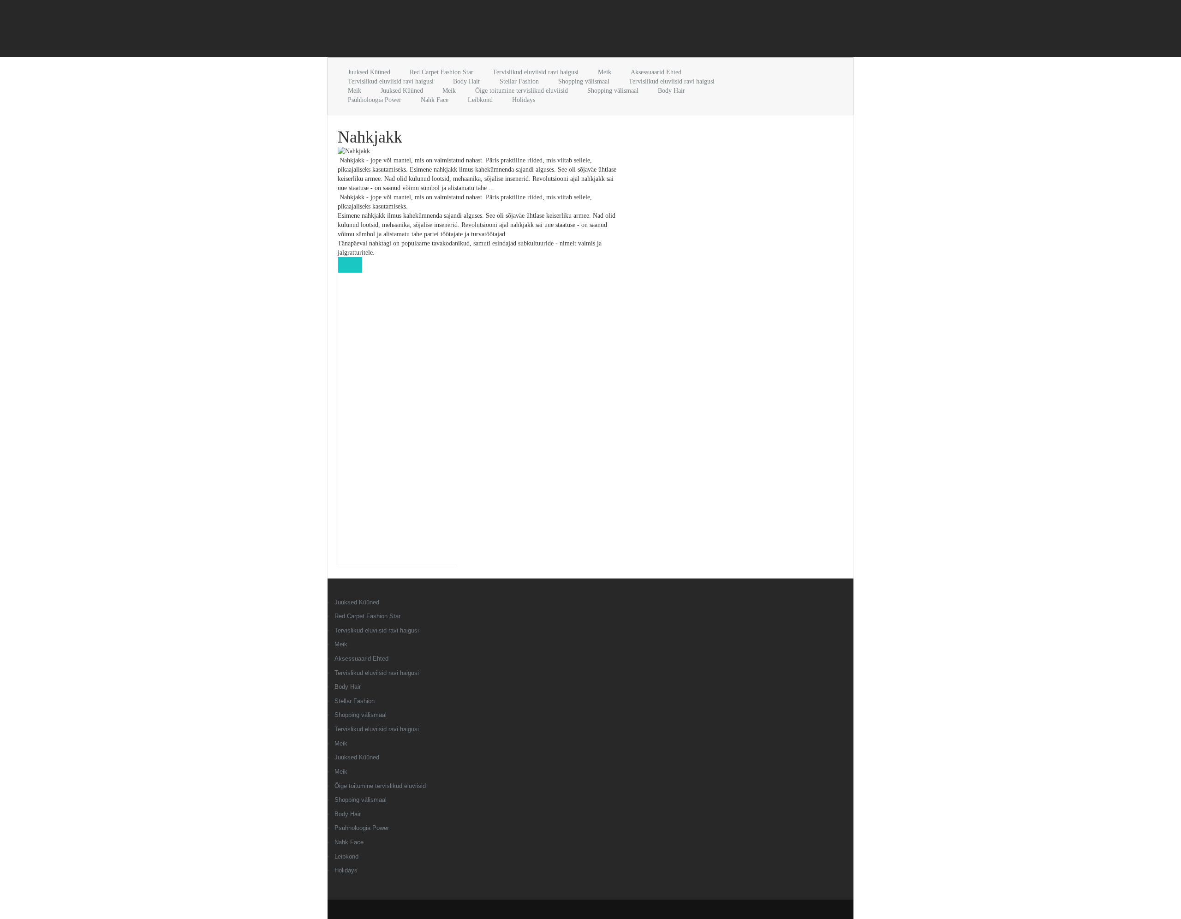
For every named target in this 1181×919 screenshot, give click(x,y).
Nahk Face (434, 99)
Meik (604, 72)
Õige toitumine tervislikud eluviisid (521, 90)
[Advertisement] (435, 30)
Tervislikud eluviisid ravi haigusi (536, 72)
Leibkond (480, 99)
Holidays (523, 99)
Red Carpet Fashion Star (441, 72)
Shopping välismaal (583, 81)
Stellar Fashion (519, 81)
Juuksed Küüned (369, 72)
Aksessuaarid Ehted (656, 72)
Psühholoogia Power (374, 99)
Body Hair (466, 81)
